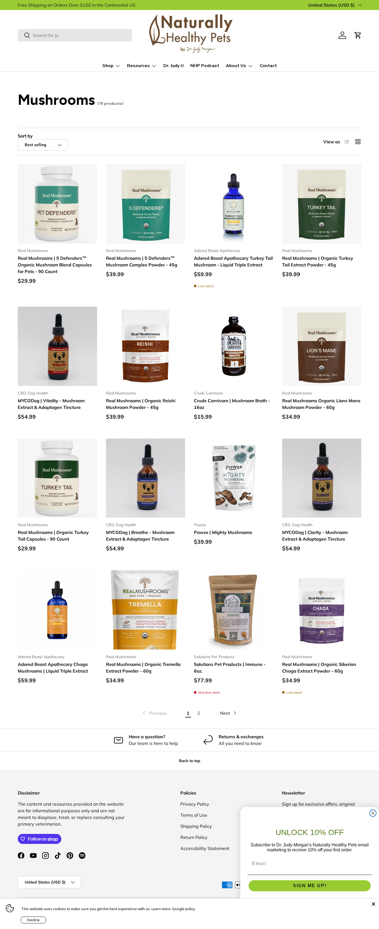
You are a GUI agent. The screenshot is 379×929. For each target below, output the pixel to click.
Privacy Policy (194, 804)
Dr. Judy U (173, 66)
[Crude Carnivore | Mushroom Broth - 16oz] (233, 346)
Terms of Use (193, 815)
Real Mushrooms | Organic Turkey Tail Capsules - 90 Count (53, 536)
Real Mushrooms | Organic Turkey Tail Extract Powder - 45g (317, 261)
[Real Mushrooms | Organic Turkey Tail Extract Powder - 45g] (322, 203)
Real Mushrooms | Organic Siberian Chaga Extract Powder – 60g (319, 667)
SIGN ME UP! (310, 885)
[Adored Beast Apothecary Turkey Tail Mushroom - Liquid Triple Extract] (233, 203)
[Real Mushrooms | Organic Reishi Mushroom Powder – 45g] (145, 346)
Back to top (189, 760)
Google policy (183, 908)
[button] (358, 35)
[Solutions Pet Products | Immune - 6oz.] (233, 610)
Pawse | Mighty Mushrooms (223, 532)
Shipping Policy (196, 826)
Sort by (25, 136)
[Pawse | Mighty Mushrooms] (233, 478)
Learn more (161, 908)
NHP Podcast (204, 66)
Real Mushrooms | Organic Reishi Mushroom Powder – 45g (140, 404)
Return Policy (194, 837)
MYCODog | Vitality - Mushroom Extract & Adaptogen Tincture (51, 404)
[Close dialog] (373, 813)
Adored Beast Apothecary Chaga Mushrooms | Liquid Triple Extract (53, 667)
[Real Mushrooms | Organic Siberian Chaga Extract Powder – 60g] (322, 610)
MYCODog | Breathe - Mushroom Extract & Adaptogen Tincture (140, 536)
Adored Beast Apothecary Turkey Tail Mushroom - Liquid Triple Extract (233, 261)
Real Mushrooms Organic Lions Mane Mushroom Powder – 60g (321, 404)
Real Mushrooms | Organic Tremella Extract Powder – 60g (143, 667)
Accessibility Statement (204, 848)
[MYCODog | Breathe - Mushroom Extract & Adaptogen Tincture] (145, 478)
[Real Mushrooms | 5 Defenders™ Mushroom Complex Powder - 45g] (145, 203)
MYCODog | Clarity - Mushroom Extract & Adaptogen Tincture (315, 536)
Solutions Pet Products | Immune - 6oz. (230, 667)
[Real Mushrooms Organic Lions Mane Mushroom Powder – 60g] (322, 346)
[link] (154, 713)
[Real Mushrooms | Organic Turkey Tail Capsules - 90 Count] (57, 478)
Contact (268, 66)
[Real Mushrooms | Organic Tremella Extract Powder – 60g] (145, 610)
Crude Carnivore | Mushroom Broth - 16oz (232, 404)
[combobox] (75, 35)
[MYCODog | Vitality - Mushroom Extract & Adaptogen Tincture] (57, 346)
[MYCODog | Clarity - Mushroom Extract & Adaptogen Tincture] (322, 478)
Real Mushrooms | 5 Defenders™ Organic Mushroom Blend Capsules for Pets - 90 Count (55, 264)
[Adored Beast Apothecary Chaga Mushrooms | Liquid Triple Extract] (57, 610)
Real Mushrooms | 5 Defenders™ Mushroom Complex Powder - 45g (141, 261)
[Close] (373, 904)
